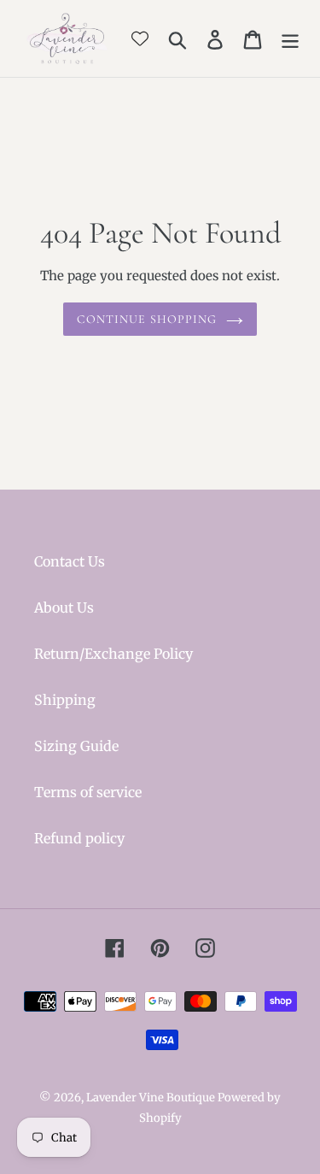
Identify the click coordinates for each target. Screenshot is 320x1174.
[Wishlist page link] (139, 38)
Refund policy (79, 838)
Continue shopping (147, 319)
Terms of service (88, 792)
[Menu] (290, 39)
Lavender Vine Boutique (152, 1097)
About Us (64, 607)
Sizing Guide (76, 745)
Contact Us (69, 561)
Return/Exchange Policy (113, 653)
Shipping (65, 699)
